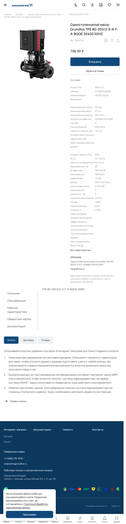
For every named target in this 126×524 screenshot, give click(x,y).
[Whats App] (6, 489)
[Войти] (92, 5)
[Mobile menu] (5, 5)
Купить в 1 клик (95, 71)
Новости (68, 429)
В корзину (95, 62)
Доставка (28, 340)
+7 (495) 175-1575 (13, 458)
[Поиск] (83, 5)
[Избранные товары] (109, 5)
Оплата (11, 340)
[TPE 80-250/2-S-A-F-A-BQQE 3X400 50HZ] (35, 54)
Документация (16, 326)
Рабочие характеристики (17, 310)
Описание (13, 293)
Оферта (116, 505)
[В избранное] (112, 40)
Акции (7, 441)
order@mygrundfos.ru (15, 463)
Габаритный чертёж (19, 319)
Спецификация (16, 300)
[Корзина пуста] (118, 5)
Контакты (97, 429)
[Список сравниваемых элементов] (101, 5)
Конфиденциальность (96, 505)
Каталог (8, 436)
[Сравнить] (106, 40)
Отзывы (46, 340)
